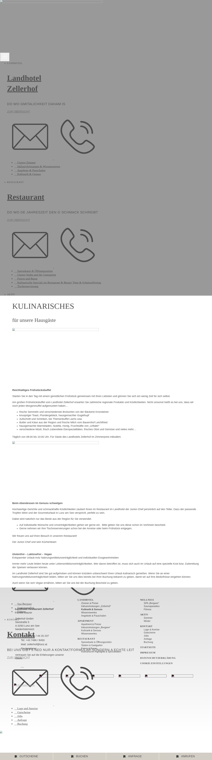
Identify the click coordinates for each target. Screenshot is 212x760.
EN (5, 731)
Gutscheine (28, 756)
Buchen (82, 756)
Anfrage (135, 756)
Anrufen (188, 756)
